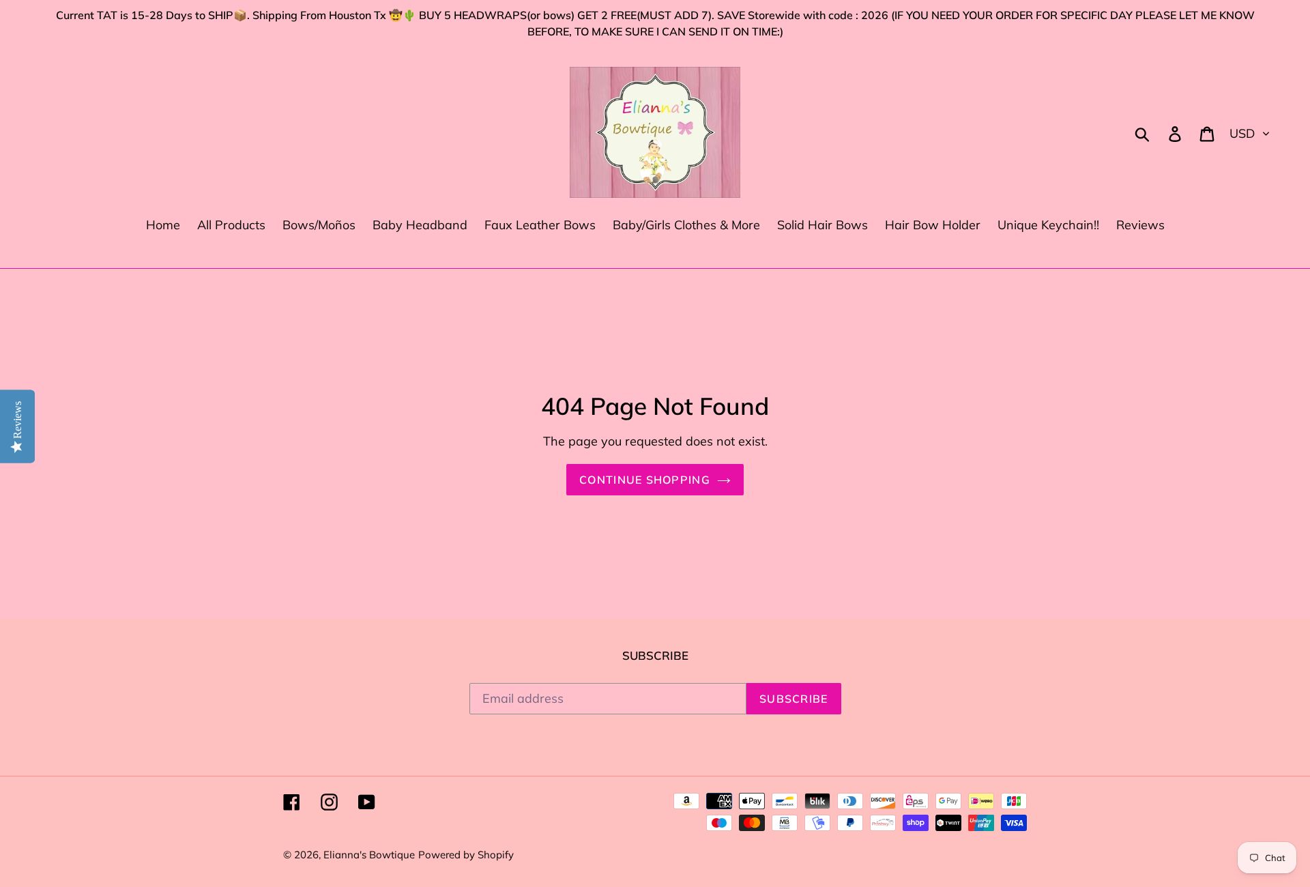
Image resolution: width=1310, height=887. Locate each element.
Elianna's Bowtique (369, 854)
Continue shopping (644, 479)
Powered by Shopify (466, 854)
